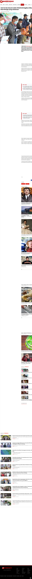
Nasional (25, 4)
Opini (22, 570)
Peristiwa (6, 4)
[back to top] (30, 578)
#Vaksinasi (27, 183)
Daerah (22, 4)
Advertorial (10, 4)
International (15, 4)
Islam (28, 568)
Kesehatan (18, 570)
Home (1, 4)
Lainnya (29, 4)
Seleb (17, 572)
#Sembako (23, 183)
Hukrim (28, 569)
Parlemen (28, 572)
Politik (4, 4)
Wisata (23, 569)
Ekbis (17, 569)
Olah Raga (18, 4)
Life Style (13, 496)
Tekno (23, 571)
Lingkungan (29, 570)
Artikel (13, 446)
